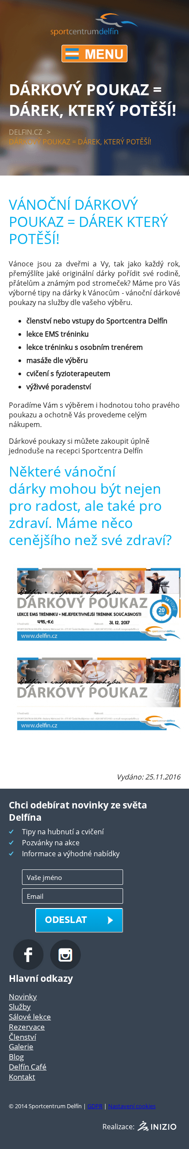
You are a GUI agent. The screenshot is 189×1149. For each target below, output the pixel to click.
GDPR (94, 1106)
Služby (20, 1007)
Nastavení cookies (132, 1106)
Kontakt (22, 1077)
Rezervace (27, 1027)
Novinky (23, 996)
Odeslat (66, 919)
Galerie (21, 1046)
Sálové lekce (30, 1017)
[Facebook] (29, 967)
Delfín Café (28, 1067)
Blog (16, 1057)
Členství (22, 1037)
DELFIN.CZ (25, 132)
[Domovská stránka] (94, 33)
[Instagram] (65, 967)
